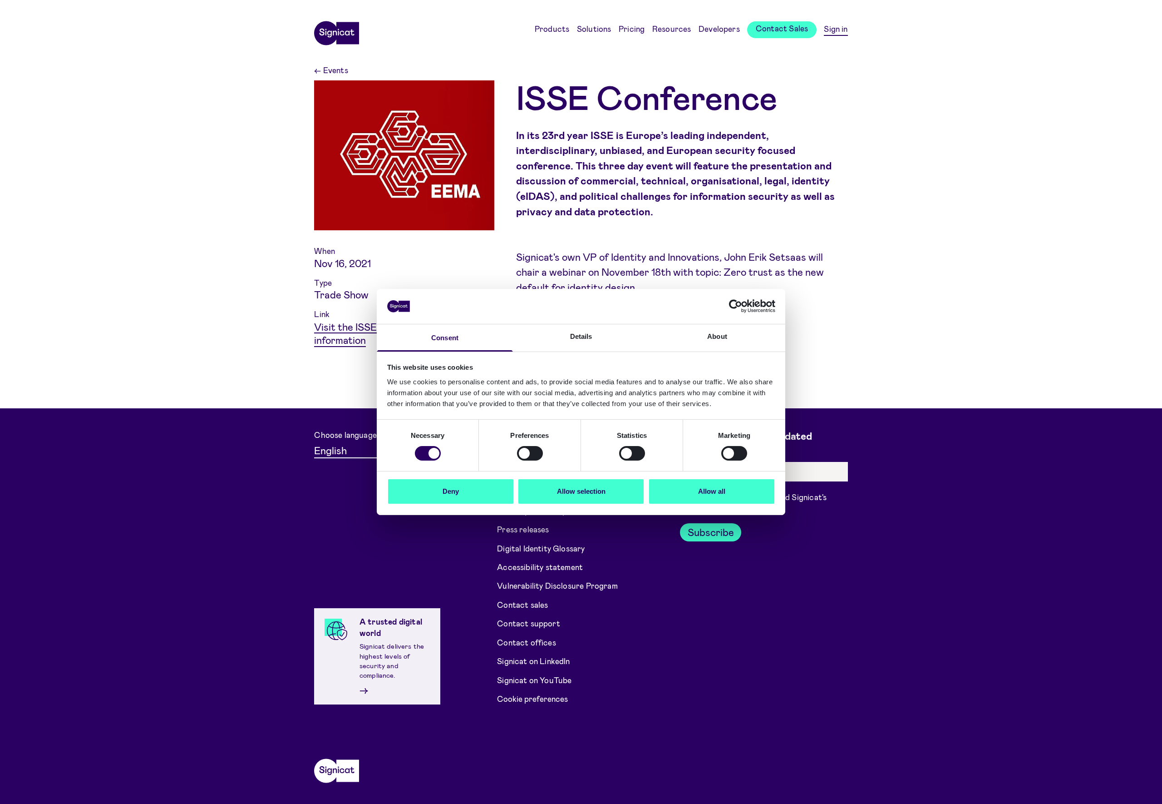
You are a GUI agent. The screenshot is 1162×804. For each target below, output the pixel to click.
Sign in (835, 28)
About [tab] (717, 336)
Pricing (632, 28)
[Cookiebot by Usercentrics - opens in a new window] (735, 306)
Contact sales (522, 604)
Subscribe (711, 532)
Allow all (711, 491)
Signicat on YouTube (534, 680)
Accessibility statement (540, 566)
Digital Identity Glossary (541, 547)
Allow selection (581, 491)
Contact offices (526, 642)
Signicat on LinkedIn (533, 660)
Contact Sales (782, 28)
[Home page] (336, 30)
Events (331, 69)
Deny (451, 491)
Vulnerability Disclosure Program (557, 585)
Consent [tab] (444, 338)
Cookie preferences (532, 698)
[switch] (530, 453)
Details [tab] (581, 336)
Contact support (528, 623)
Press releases (523, 529)
